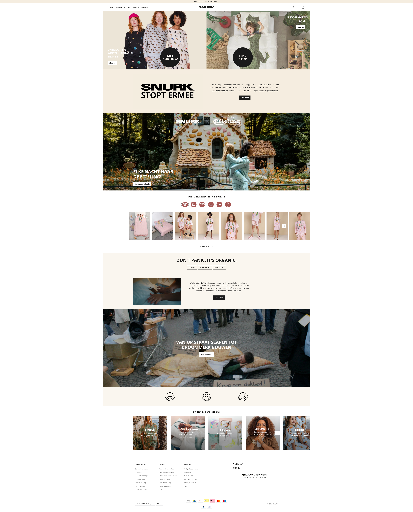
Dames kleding (140, 483)
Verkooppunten (165, 486)
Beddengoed (120, 7)
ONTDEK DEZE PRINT (206, 246)
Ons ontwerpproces (166, 472)
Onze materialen (165, 479)
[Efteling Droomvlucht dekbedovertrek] (139, 226)
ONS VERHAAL (206, 355)
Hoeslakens (139, 472)
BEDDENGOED (205, 267)
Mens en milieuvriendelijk (168, 476)
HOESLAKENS (219, 267)
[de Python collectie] (193, 204)
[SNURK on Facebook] (234, 468)
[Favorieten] (298, 7)
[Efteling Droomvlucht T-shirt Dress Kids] (208, 226)
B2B (160, 490)
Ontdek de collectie (142, 184)
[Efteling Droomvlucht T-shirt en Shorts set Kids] (185, 226)
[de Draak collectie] (202, 204)
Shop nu (112, 63)
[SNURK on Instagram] (236, 468)
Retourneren (188, 476)
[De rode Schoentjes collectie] (219, 204)
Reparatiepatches (141, 490)
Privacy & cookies (190, 483)
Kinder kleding (140, 479)
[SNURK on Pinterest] (239, 468)
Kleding (110, 7)
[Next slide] (284, 226)
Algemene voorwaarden (192, 479)
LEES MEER (219, 298)
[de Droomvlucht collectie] (185, 204)
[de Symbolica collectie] (228, 204)
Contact (186, 486)
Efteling (136, 7)
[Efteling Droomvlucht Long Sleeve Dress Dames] (277, 226)
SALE (129, 7)
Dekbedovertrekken (142, 469)
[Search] (289, 7)
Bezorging (187, 472)
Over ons (144, 7)
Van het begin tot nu (166, 469)
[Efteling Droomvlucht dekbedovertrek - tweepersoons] (162, 226)
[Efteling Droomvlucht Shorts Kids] (254, 226)
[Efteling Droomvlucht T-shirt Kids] (231, 226)
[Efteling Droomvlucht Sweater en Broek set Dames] (300, 226)
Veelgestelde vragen (191, 469)
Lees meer (245, 98)
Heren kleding (140, 486)
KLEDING (192, 267)
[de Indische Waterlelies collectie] (210, 204)
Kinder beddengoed (142, 476)
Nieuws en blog (165, 483)
